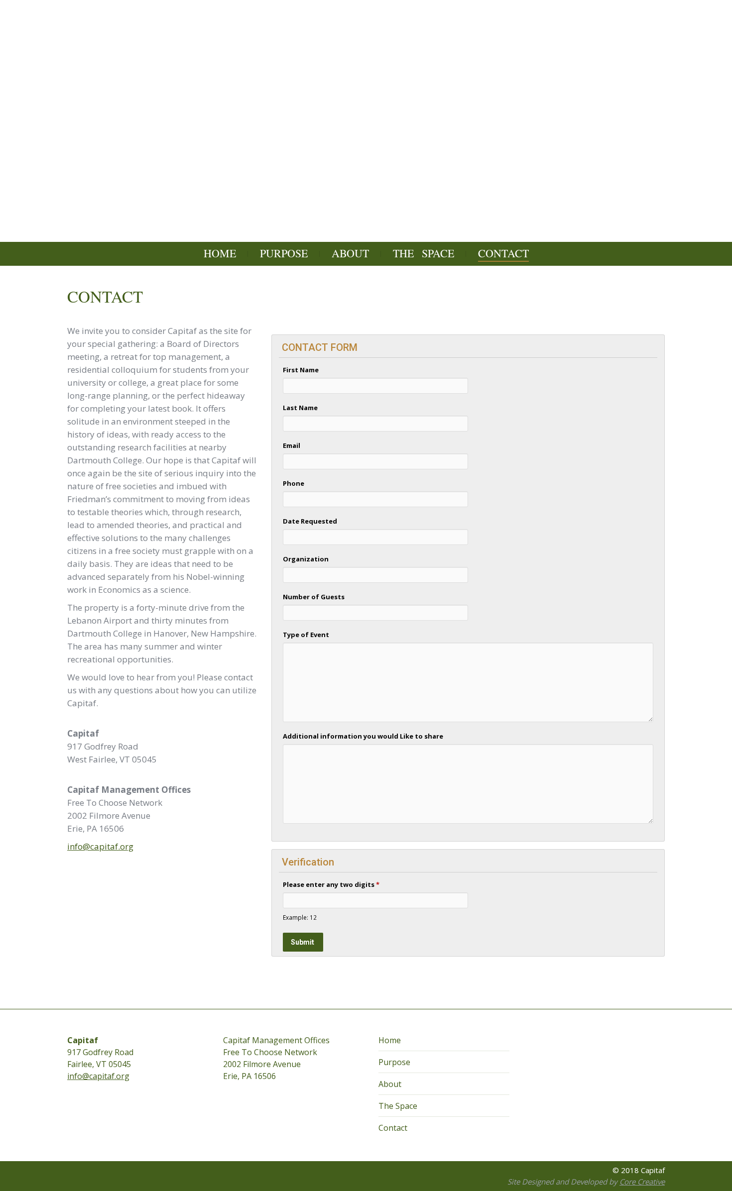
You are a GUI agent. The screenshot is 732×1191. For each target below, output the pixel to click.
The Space (397, 1105)
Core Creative (642, 1182)
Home (389, 1040)
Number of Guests (314, 596)
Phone (293, 483)
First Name (301, 369)
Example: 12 (300, 917)
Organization (306, 558)
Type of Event (306, 634)
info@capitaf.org (100, 846)
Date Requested (310, 521)
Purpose (394, 1062)
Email (291, 445)
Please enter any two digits (331, 884)
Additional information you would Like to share (363, 736)
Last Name (300, 407)
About (389, 1084)
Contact (392, 1127)
